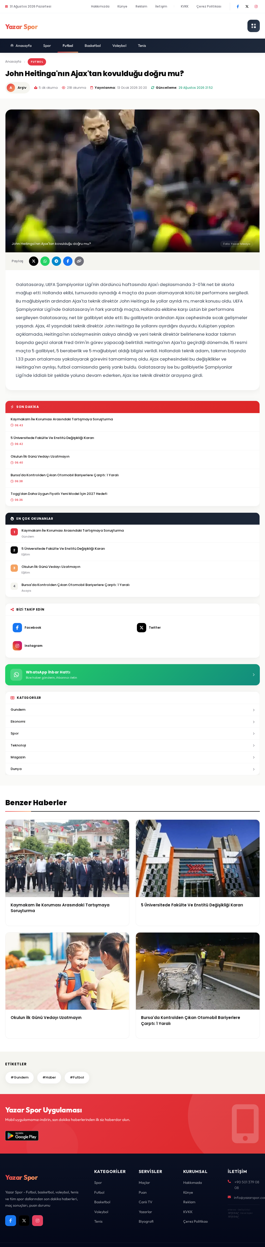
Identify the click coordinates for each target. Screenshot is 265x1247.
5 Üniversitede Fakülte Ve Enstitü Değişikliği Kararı (52, 437)
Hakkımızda (100, 6)
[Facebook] (238, 6)
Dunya (16, 768)
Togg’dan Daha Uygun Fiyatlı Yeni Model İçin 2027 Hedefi (59, 493)
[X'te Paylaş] (33, 261)
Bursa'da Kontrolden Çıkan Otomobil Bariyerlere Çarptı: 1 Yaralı (65, 475)
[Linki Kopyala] (79, 261)
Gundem (18, 709)
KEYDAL (233, 1213)
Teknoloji (18, 745)
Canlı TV (145, 1202)
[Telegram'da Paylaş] (56, 261)
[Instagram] (256, 6)
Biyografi (146, 1221)
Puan (143, 1192)
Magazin (18, 757)
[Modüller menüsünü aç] (253, 26)
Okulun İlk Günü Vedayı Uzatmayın (40, 456)
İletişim (161, 6)
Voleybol (119, 45)
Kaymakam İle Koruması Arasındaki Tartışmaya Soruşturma (62, 419)
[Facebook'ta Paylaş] (67, 261)
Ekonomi (18, 721)
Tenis (142, 45)
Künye (122, 6)
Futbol (68, 45)
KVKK (184, 6)
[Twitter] (247, 6)
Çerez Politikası (208, 6)
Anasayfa (24, 45)
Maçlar (144, 1182)
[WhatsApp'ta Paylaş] (45, 261)
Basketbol (93, 45)
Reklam (142, 6)
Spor (47, 45)
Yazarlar (145, 1211)
